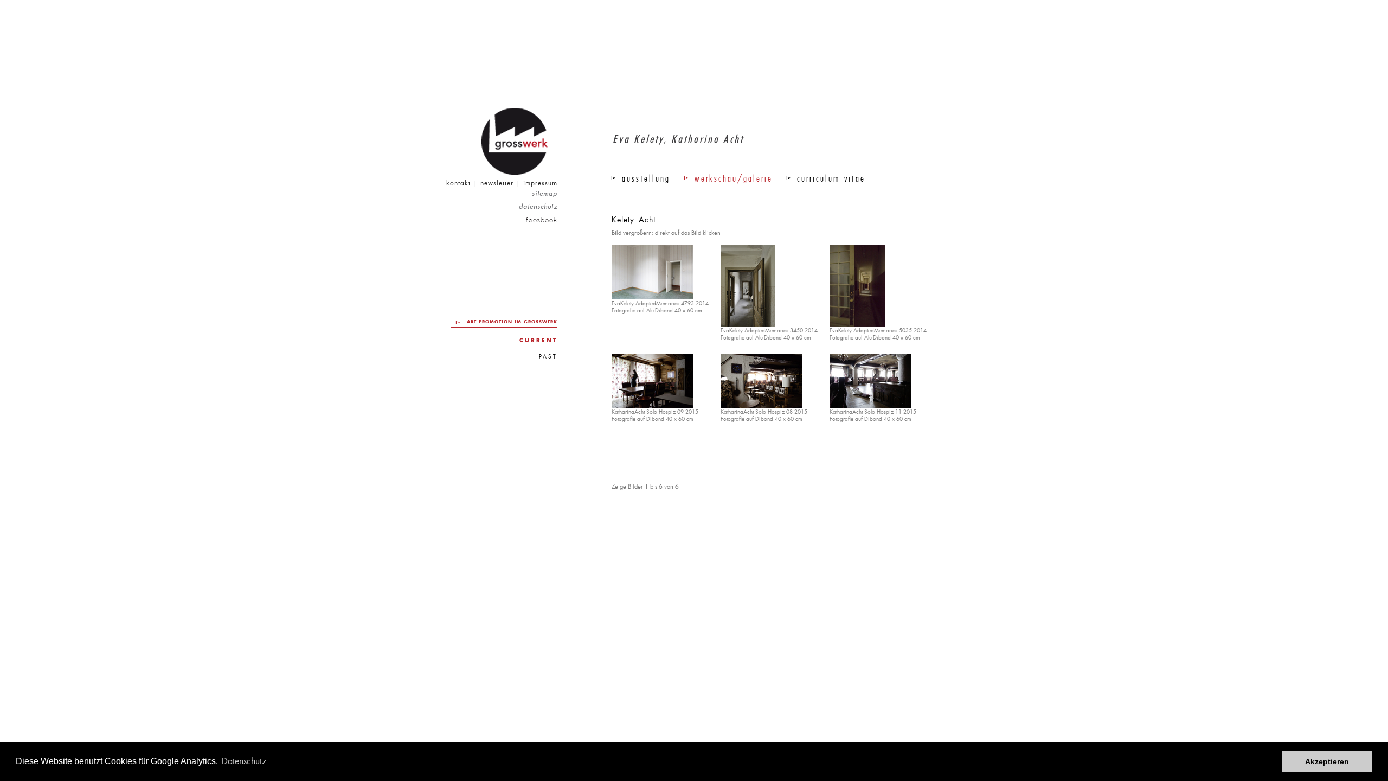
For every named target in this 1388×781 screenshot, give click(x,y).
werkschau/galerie (734, 178)
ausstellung (646, 178)
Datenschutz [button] (244, 761)
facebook (541, 220)
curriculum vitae (831, 178)
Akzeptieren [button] (1327, 761)
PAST (548, 356)
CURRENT (538, 340)
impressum (540, 183)
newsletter (496, 183)
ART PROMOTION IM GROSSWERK (512, 321)
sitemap (544, 194)
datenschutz (538, 207)
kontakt (458, 183)
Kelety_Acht (634, 220)
